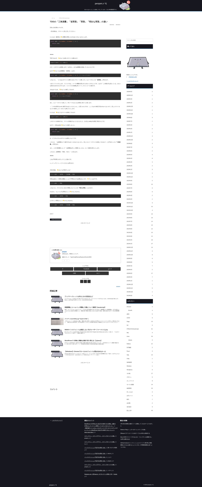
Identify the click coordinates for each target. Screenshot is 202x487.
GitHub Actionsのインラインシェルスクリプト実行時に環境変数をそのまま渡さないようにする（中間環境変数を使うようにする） (136, 445)
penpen (64, 251)
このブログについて (133, 81)
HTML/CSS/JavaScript (56, 219)
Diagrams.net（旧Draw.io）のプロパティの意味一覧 (98, 474)
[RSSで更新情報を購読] (68, 260)
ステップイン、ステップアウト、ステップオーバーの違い (99, 436)
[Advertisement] (85, 235)
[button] (97, 273)
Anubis (115, 474)
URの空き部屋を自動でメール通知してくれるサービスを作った (136, 425)
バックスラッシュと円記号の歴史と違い (95, 447)
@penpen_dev (132, 77)
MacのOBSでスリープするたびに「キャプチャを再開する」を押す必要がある (136, 438)
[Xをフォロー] (63, 260)
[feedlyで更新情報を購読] (66, 260)
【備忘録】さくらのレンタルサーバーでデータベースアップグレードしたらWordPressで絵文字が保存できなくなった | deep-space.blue (101, 430)
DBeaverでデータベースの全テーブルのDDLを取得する (135, 433)
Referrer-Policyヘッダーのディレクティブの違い (133, 429)
